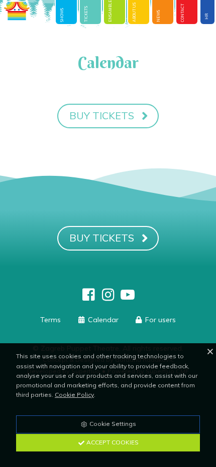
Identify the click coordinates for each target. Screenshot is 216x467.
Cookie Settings (112, 423)
